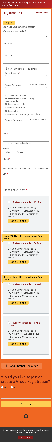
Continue (26, 404)
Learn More (28, 432)
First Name (9, 43)
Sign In (8, 22)
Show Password (39, 85)
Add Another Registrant (23, 366)
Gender (7, 148)
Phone (6, 159)
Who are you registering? (15, 31)
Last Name (8, 56)
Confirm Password (14, 120)
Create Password (14, 85)
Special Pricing (18, 220)
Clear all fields (41, 13)
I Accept (25, 437)
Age (5, 134)
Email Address (12, 73)
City (5, 174)
